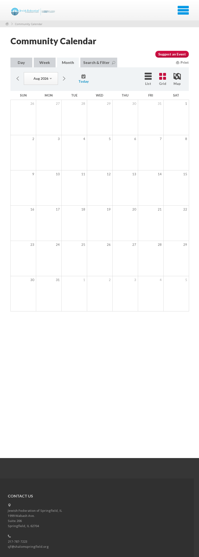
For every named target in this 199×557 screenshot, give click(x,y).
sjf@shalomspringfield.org (28, 546)
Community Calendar (28, 24)
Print (185, 62)
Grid (162, 83)
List (148, 83)
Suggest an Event (172, 54)
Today (83, 81)
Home (7, 24)
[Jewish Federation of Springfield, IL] (33, 12)
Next (64, 78)
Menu (183, 10)
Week (44, 62)
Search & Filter (96, 62)
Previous (18, 78)
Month (68, 62)
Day (21, 62)
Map (177, 83)
